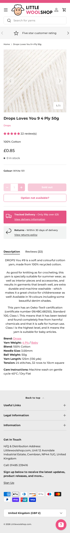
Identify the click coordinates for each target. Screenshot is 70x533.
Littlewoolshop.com (21, 524)
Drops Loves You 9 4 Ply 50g (27, 44)
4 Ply (25, 342)
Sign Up (9, 482)
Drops (7, 125)
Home (7, 44)
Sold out (47, 187)
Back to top (33, 397)
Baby (34, 342)
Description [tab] (12, 251)
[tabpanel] (35, 317)
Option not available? (35, 197)
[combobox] (35, 20)
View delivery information (29, 219)
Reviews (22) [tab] (34, 251)
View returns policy (25, 234)
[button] (64, 10)
